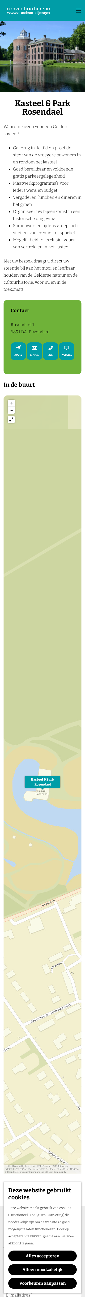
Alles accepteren (43, 1256)
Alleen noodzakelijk (42, 1269)
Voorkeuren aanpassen (42, 1283)
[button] (42, 784)
